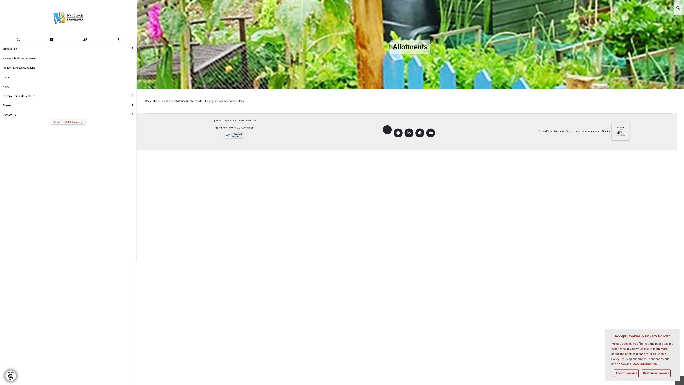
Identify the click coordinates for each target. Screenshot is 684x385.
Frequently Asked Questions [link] (19, 67)
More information (645, 364)
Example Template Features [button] (19, 96)
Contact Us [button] (9, 115)
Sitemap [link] (606, 131)
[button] (678, 8)
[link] (678, 6)
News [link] (6, 86)
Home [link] (6, 77)
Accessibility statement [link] (588, 131)
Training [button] (7, 105)
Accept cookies (626, 373)
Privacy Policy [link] (545, 131)
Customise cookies (656, 373)
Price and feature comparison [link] (20, 58)
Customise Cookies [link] (564, 131)
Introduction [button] (10, 48)
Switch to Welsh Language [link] (68, 122)
